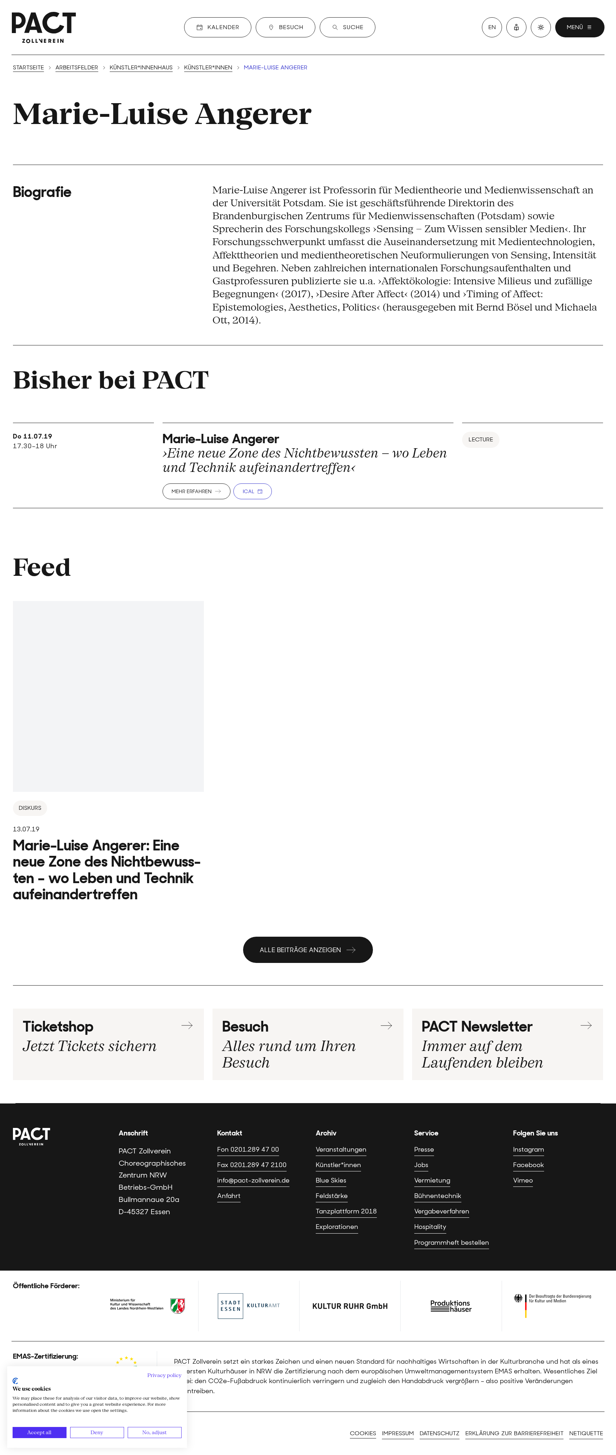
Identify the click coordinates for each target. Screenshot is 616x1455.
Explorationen (337, 1226)
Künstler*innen (208, 67)
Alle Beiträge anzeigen (300, 950)
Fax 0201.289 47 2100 (252, 1165)
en (492, 27)
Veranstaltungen (341, 1149)
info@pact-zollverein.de (253, 1180)
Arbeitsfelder (76, 67)
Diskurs (30, 808)
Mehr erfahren (191, 491)
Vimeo (523, 1180)
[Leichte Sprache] (516, 27)
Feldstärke (332, 1196)
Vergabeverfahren (441, 1211)
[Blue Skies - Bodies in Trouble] (108, 751)
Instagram (528, 1149)
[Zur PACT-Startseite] (44, 27)
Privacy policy (164, 1375)
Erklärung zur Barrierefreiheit (514, 1433)
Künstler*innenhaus (141, 67)
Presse (424, 1149)
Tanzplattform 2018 (346, 1211)
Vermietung (432, 1180)
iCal (248, 491)
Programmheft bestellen (451, 1242)
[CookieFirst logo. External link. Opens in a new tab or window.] (15, 1381)
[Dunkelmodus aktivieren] (541, 27)
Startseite (28, 67)
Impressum (398, 1433)
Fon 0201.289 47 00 (248, 1149)
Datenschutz (440, 1433)
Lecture (481, 439)
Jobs (421, 1165)
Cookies (363, 1433)
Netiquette (586, 1433)
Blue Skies (331, 1180)
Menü (575, 27)
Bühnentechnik (437, 1196)
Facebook (528, 1165)
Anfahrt (229, 1196)
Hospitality (430, 1226)
